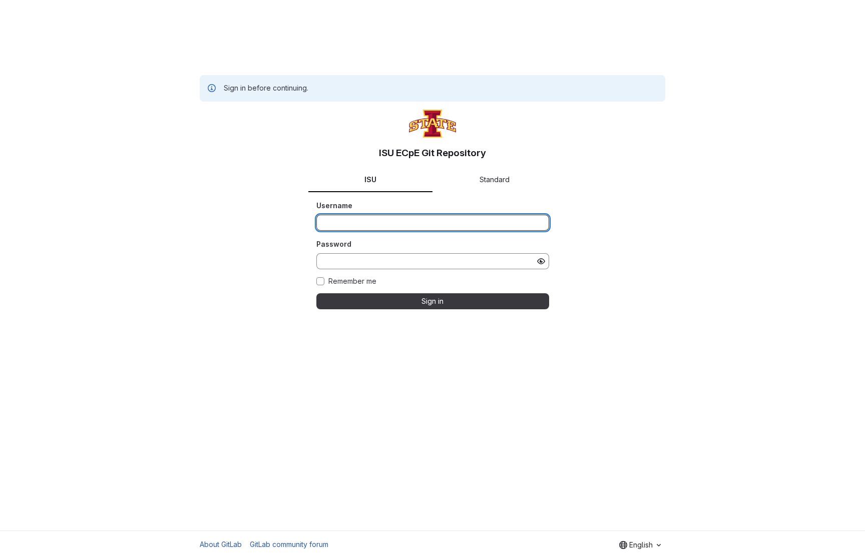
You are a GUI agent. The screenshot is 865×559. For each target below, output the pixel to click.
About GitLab (221, 544)
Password (333, 244)
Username (334, 205)
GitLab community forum (289, 544)
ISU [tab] (370, 179)
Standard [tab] (495, 179)
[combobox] (640, 545)
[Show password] (541, 261)
